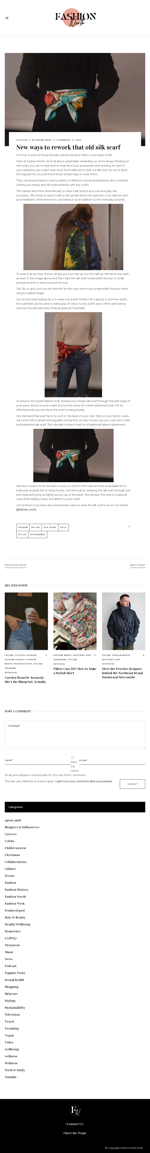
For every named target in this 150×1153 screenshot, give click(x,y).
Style (63, 527)
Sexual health (14, 980)
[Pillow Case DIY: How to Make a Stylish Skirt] (75, 621)
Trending (10, 668)
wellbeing (12, 1049)
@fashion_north (26, 509)
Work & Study (15, 1070)
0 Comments (64, 140)
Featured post (23, 664)
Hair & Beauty (15, 917)
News (9, 959)
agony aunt (13, 820)
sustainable (37, 534)
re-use (35, 527)
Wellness (11, 1063)
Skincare (11, 994)
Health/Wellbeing (17, 924)
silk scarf (50, 527)
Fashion (31, 655)
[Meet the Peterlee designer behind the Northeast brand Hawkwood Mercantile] (123, 621)
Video (9, 1042)
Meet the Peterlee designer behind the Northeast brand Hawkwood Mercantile (122, 673)
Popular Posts (15, 973)
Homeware (60, 659)
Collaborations (16, 862)
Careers (10, 834)
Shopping (11, 987)
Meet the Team (75, 1133)
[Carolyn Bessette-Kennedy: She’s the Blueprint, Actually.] (26, 621)
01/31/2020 (22, 140)
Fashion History (15, 659)
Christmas (12, 855)
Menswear (12, 945)
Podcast (10, 966)
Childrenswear (16, 848)
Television (12, 1015)
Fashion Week (15, 904)
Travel (9, 1021)
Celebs (9, 655)
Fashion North (62, 655)
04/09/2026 (11, 672)
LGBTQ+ (11, 938)
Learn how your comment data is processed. (83, 781)
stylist (22, 534)
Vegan (9, 1035)
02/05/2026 (108, 664)
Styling (38, 664)
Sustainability (15, 1008)
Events (9, 876)
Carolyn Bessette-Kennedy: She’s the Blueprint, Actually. (25, 680)
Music (9, 952)
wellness (11, 1056)
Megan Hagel (44, 140)
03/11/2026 (59, 664)
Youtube (11, 1077)
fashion (23, 527)
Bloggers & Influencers (22, 827)
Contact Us (75, 1124)
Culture (20, 655)
